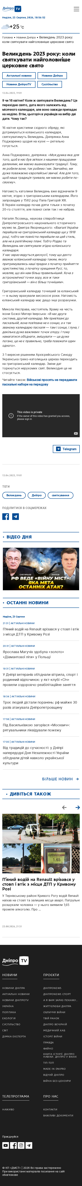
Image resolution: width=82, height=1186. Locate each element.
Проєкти (51, 975)
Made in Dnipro (54, 1069)
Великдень (14, 495)
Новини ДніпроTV (18, 84)
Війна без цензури (57, 1081)
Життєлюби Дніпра (57, 1006)
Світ (5, 1030)
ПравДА (48, 1042)
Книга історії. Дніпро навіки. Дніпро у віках (60, 1055)
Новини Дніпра (26, 37)
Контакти (50, 1109)
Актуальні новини (18, 75)
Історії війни (52, 1036)
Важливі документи (58, 1115)
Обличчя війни (54, 1012)
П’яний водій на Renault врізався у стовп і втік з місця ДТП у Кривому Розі (39, 884)
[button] (78, 807)
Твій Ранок (51, 1018)
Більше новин (57, 779)
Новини (9, 975)
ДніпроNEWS (52, 988)
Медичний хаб (54, 1030)
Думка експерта (14, 1036)
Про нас (50, 1096)
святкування (60, 495)
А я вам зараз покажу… (60, 1000)
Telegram (69, 449)
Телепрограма (15, 1096)
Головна (7, 37)
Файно (48, 1048)
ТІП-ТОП (48, 1063)
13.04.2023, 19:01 (12, 93)
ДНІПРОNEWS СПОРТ (57, 994)
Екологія (9, 1018)
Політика (9, 1012)
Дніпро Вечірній (55, 1024)
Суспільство (50, 84)
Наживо (8, 1109)
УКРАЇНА (8, 1006)
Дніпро (37, 495)
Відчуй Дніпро (53, 1075)
